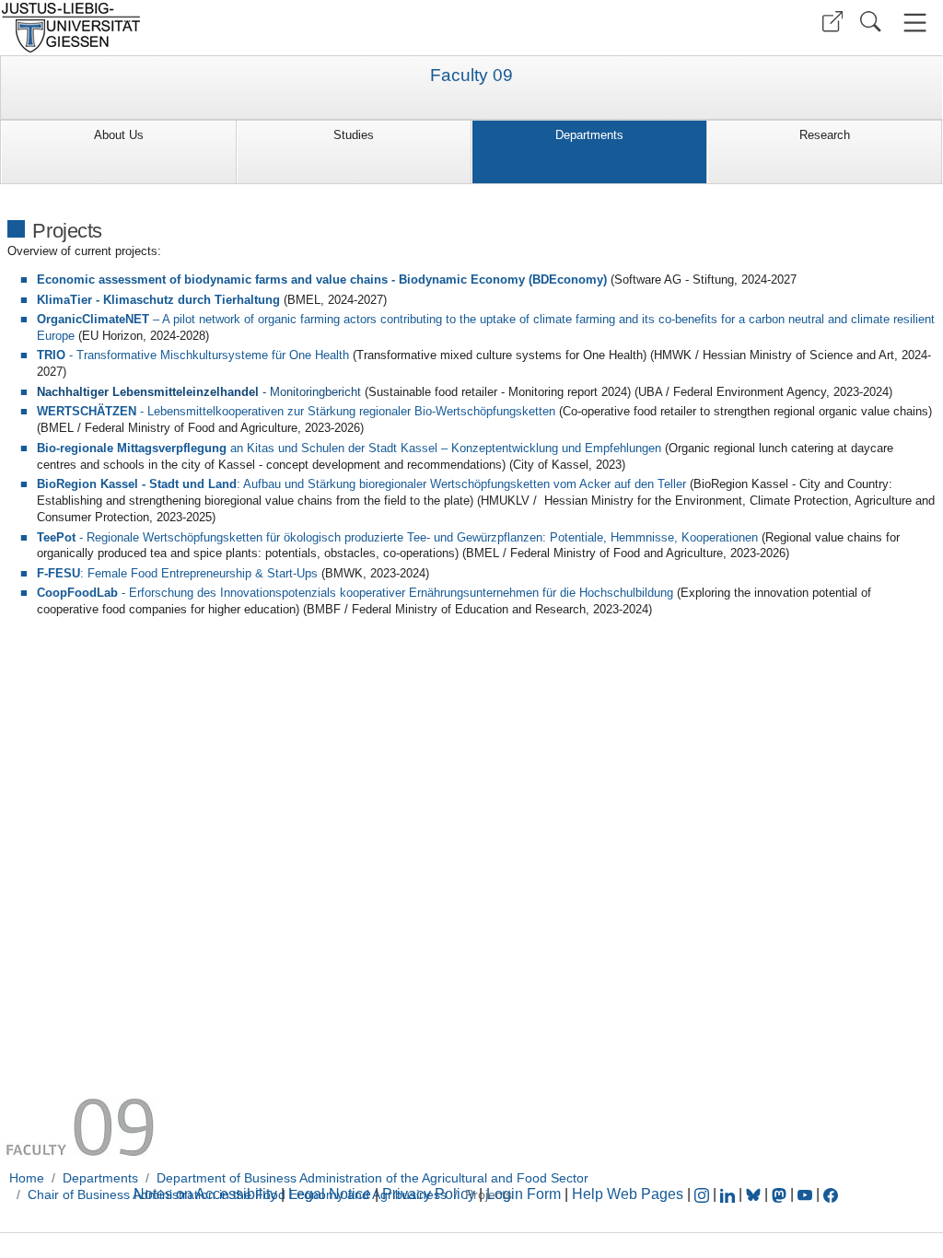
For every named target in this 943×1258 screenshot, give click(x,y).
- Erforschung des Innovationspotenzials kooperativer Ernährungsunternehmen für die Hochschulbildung (355, 593)
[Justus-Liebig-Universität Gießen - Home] (233, 27)
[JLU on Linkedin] (729, 1194)
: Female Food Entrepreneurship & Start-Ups (177, 573)
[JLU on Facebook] (830, 1194)
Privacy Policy (428, 1194)
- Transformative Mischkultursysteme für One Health (195, 355)
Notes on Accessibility (207, 1194)
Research (824, 135)
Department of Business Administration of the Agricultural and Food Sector (372, 1178)
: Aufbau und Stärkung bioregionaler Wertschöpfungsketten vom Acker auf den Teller (361, 484)
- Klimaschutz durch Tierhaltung (158, 300)
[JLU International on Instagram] (703, 1194)
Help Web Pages (627, 1194)
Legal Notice (329, 1194)
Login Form (523, 1194)
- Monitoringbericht (199, 392)
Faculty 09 (471, 75)
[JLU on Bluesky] (755, 1194)
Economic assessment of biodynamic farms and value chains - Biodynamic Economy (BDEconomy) (322, 279)
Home (26, 1178)
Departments (589, 135)
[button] (832, 22)
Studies (353, 135)
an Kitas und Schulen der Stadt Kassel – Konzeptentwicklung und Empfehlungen (349, 448)
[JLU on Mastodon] (781, 1194)
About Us (119, 135)
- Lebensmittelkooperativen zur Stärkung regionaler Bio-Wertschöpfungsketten (296, 411)
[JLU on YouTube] (806, 1194)
